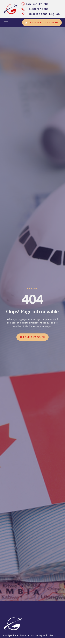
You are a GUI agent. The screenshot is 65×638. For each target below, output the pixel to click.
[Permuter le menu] (6, 22)
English (54, 14)
